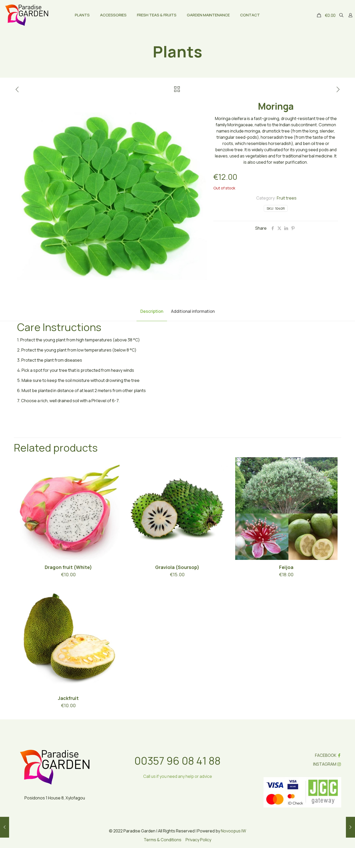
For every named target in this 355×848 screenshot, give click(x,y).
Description (151, 311)
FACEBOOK (325, 755)
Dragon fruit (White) (68, 567)
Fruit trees (287, 198)
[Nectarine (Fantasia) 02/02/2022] (350, 827)
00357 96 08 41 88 (177, 760)
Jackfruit (68, 698)
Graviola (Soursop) (177, 567)
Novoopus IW (233, 831)
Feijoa (286, 567)
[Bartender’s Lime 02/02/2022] (4, 827)
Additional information (193, 311)
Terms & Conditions (162, 840)
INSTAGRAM (324, 764)
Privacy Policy (198, 840)
